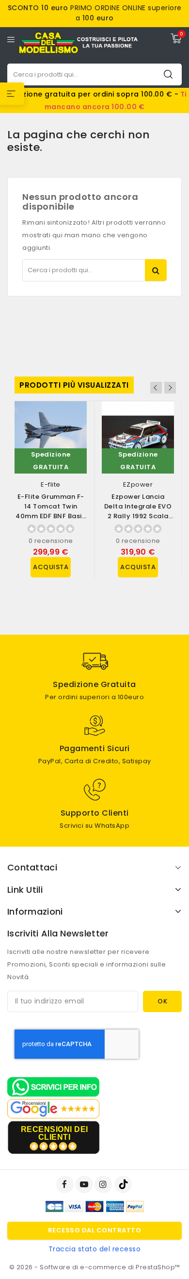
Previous (156, 388)
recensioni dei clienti (54, 1133)
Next (170, 388)
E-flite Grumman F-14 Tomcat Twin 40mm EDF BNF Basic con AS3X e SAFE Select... (51, 516)
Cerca (168, 74)
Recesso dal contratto (95, 1230)
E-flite (51, 484)
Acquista (50, 567)
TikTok (123, 1184)
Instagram (104, 1184)
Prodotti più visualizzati (74, 385)
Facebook (66, 1184)
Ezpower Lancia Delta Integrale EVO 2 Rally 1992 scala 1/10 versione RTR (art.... (138, 516)
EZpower (138, 484)
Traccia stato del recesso (94, 1249)
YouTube (85, 1184)
